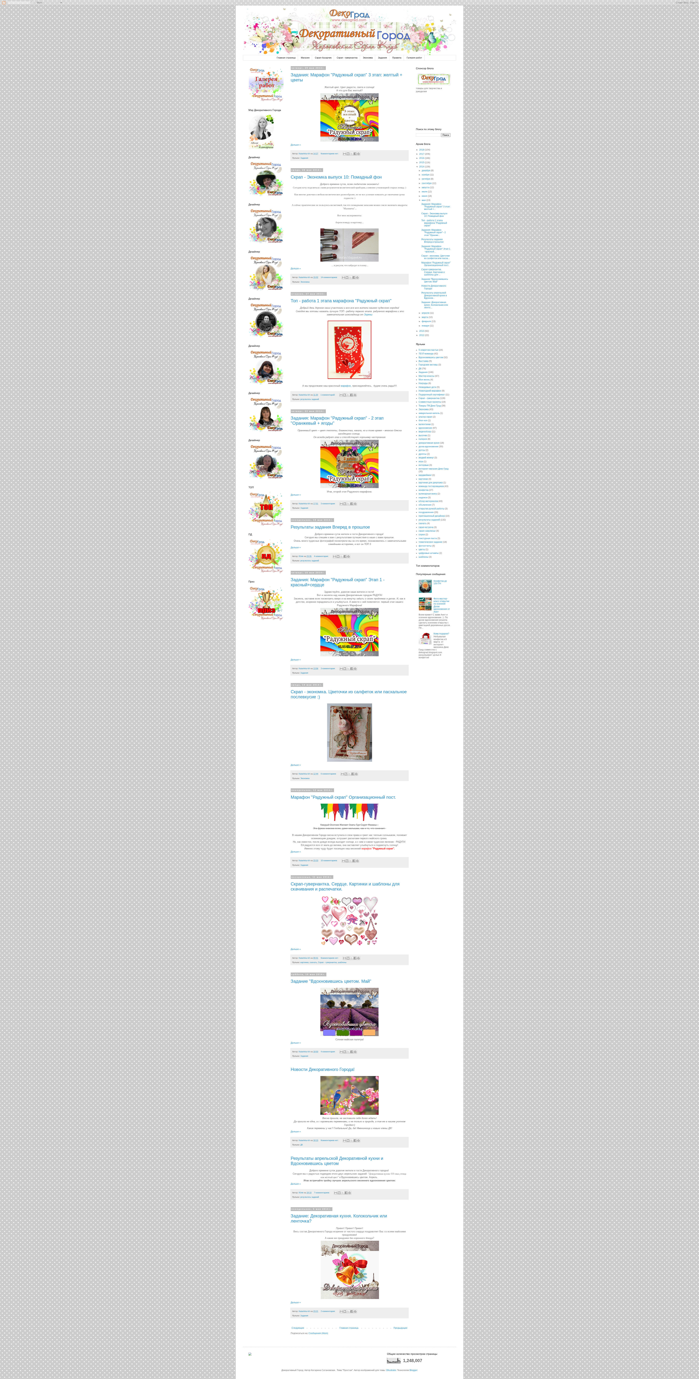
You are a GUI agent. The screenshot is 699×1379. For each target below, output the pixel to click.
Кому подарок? (441, 633)
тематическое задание (430, 542)
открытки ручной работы (431, 508)
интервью (424, 465)
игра (421, 461)
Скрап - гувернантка (347, 57)
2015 (422, 162)
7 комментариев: (322, 1193)
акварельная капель (429, 413)
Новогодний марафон (430, 391)
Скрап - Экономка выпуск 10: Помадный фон (336, 177)
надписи (423, 497)
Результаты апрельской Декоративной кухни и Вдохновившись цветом (337, 1161)
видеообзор (425, 431)
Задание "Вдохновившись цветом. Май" (331, 981)
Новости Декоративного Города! (323, 1069)
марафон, (346, 385)
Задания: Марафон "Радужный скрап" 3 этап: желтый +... (435, 207)
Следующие (298, 1328)
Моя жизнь (424, 379)
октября (426, 179)
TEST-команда (426, 353)
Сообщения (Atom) (318, 1333)
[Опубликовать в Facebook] (355, 154)
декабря (426, 170)
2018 (422, 149)
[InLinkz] (249, 1354)
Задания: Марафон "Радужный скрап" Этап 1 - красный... (435, 249)
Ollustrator (391, 1370)
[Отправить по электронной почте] (344, 154)
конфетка (424, 490)
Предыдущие (400, 1328)
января (426, 325)
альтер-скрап (425, 417)
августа (426, 187)
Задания (382, 57)
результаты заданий (309, 399)
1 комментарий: (328, 395)
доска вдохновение (429, 446)
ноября (426, 174)
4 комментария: (321, 556)
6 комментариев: (329, 774)
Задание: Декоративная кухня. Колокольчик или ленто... (434, 305)
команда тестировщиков (431, 486)
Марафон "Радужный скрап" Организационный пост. (343, 797)
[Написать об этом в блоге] (348, 154)
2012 (422, 335)
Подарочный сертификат (432, 394)
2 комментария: (328, 1311)
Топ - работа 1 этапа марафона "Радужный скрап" (341, 300)
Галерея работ (414, 57)
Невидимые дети (427, 387)
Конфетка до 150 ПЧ (440, 582)
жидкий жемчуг (426, 457)
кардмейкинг (425, 475)
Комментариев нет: (330, 153)
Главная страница (286, 57)
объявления (425, 505)
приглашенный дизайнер (432, 516)
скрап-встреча (426, 527)
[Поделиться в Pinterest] (358, 154)
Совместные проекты (430, 402)
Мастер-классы (427, 376)
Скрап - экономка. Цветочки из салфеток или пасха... (435, 257)
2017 (422, 154)
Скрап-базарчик (323, 57)
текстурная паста (428, 538)
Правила (396, 57)
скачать (313, 962)
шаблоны (342, 962)
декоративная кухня (429, 443)
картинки (304, 962)
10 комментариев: (329, 860)
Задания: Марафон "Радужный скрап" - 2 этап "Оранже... (433, 232)
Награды (423, 383)
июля (425, 191)
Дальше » (296, 145)
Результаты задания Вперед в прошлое (330, 527)
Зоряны (368, 314)
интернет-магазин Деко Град (434, 469)
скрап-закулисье (427, 531)
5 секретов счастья (428, 350)
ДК (301, 1145)
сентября (427, 183)
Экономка (368, 57)
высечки (423, 435)
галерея (423, 439)
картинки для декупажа (431, 482)
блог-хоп (423, 420)
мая (424, 200)
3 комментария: (328, 503)
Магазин (305, 57)
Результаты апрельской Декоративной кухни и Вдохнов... (434, 295)
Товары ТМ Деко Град (430, 405)
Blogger (413, 1370)
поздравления (426, 512)
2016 (422, 158)
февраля (427, 321)
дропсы (422, 454)
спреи (422, 534)
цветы (422, 549)
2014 (422, 166)
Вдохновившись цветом (431, 357)
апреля (426, 313)
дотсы (422, 450)
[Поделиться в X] (351, 154)
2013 (422, 331)
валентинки (425, 424)
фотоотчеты (425, 546)
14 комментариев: (329, 277)
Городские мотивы (428, 364)
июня (425, 196)
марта (425, 317)
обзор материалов (428, 501)
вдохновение (425, 428)
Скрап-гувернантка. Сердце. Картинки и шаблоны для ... (433, 272)
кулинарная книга (428, 493)
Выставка (424, 361)
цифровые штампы (429, 553)
